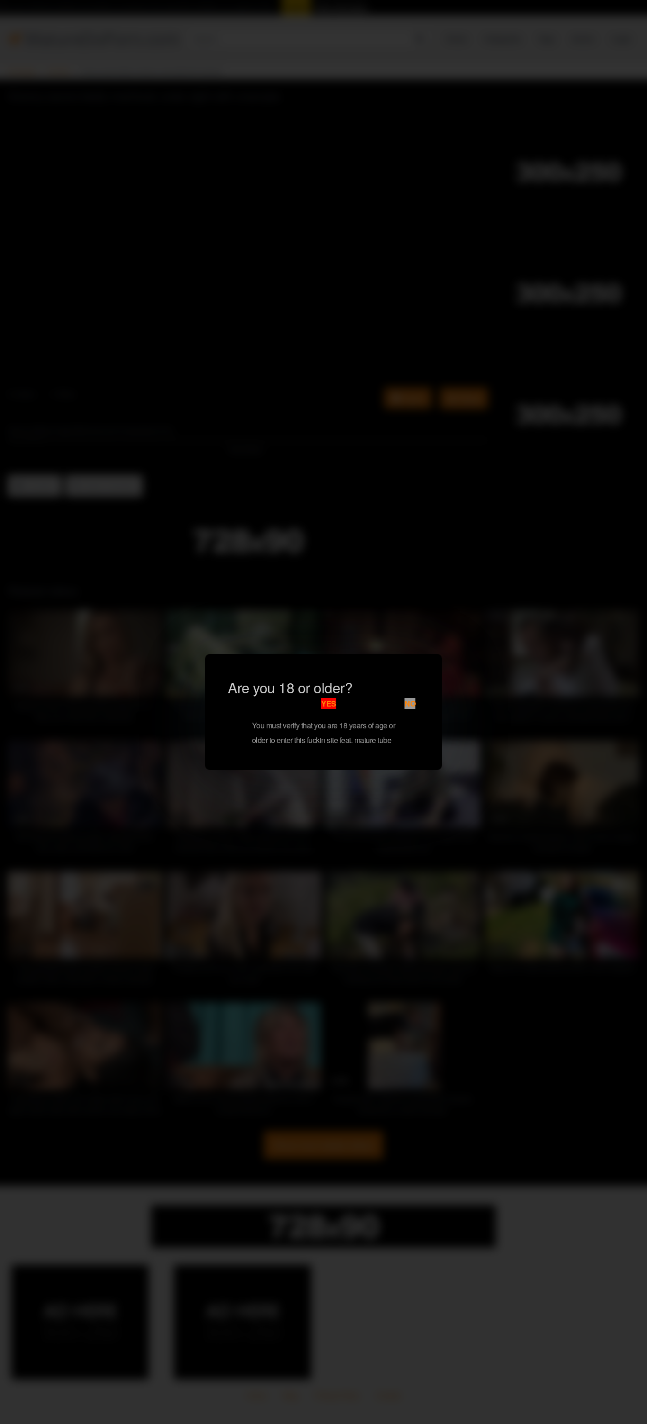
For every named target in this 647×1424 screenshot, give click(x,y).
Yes (328, 703)
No (409, 703)
